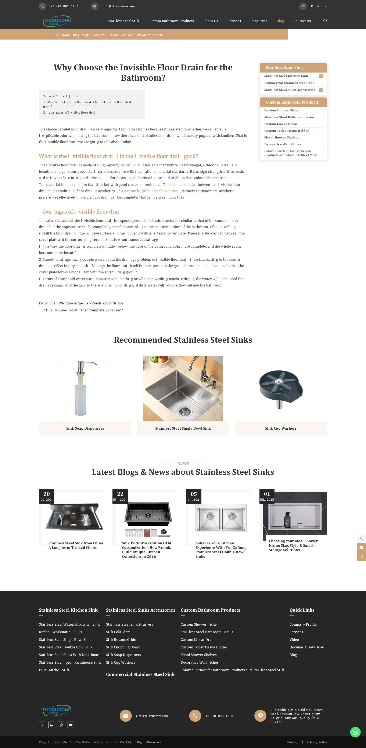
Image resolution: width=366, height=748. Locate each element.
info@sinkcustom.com (119, 6)
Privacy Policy (317, 742)
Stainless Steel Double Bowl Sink (65, 647)
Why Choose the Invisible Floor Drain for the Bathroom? (122, 35)
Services (234, 21)
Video (294, 639)
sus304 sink (130, 165)
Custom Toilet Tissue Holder (286, 131)
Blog (280, 21)
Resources (258, 21)
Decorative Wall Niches (282, 144)
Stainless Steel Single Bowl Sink (183, 428)
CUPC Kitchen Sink (54, 670)
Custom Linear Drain (280, 124)
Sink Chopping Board (123, 647)
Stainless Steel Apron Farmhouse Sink (70, 662)
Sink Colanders (118, 632)
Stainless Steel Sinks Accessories (289, 90)
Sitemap (292, 742)
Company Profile (303, 624)
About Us (210, 21)
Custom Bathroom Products (171, 21)
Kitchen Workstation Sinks (60, 632)
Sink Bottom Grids (121, 639)
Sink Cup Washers (281, 428)
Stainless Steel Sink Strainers (129, 624)
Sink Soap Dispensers (85, 428)
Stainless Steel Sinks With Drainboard (70, 654)
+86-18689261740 (64, 6)
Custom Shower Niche (281, 110)
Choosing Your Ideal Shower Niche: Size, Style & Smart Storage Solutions (293, 545)
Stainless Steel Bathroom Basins (289, 117)
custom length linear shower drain (152, 191)
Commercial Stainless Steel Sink (289, 83)
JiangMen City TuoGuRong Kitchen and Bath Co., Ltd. (93, 742)
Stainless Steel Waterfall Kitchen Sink (69, 624)
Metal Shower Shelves (281, 137)
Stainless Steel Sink (123, 21)
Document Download (307, 647)
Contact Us (302, 21)
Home (66, 35)
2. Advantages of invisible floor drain (70, 112)
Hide (74, 96)
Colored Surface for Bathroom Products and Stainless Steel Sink (290, 153)
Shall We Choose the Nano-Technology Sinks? (86, 303)
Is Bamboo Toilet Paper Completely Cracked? (86, 310)
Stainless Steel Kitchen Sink (286, 76)
